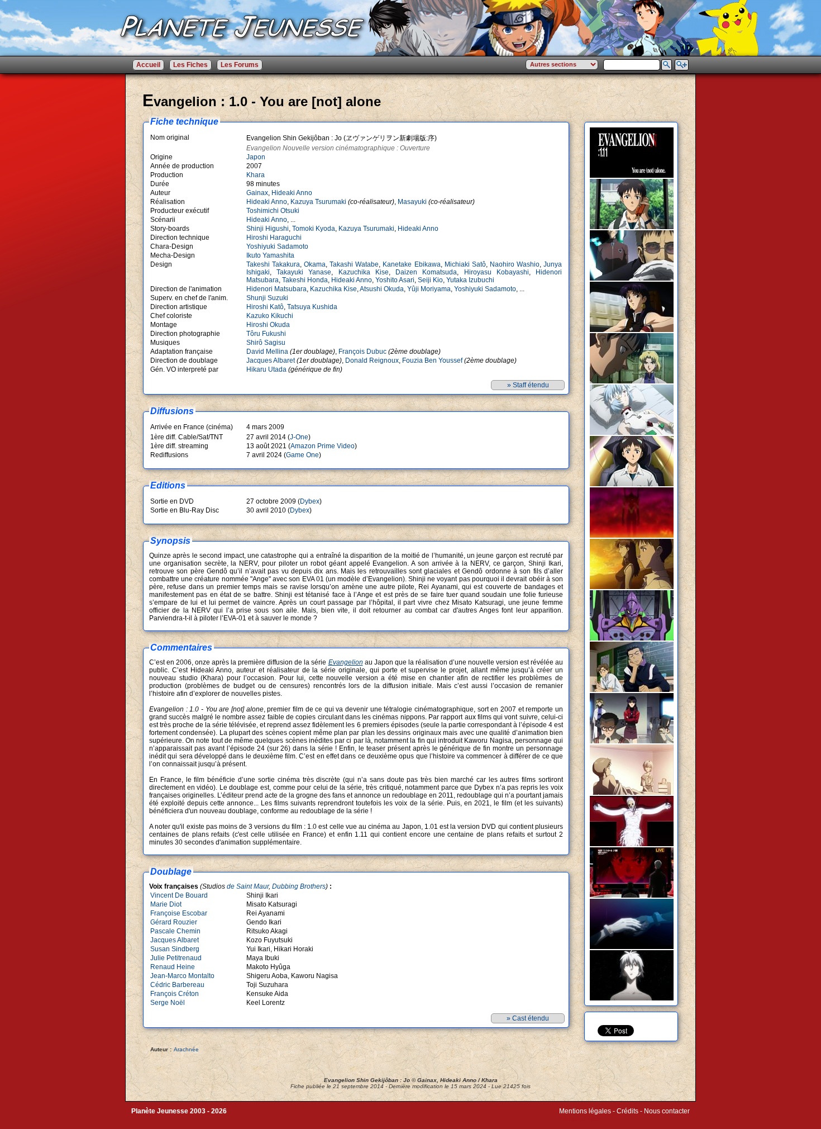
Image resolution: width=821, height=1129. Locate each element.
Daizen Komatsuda (426, 272)
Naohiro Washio (515, 264)
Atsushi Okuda (382, 289)
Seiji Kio (430, 280)
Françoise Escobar (178, 913)
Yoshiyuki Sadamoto (277, 246)
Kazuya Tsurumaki (318, 202)
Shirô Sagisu (265, 343)
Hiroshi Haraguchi (274, 237)
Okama (315, 264)
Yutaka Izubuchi (470, 280)
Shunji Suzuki (267, 298)
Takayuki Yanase (303, 272)
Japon (255, 157)
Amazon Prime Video (322, 446)
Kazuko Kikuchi (269, 316)
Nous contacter (667, 1111)
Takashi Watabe (354, 264)
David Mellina (267, 351)
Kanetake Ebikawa (411, 264)
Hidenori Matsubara (276, 289)
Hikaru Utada (266, 369)
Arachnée (186, 1049)
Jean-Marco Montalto (182, 976)
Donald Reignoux (372, 360)
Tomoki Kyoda (313, 229)
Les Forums (240, 65)
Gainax (257, 193)
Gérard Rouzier (173, 922)
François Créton (174, 994)
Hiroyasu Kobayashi (496, 272)
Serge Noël (167, 1003)
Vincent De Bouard (179, 895)
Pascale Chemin (175, 931)
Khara (255, 175)
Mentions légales (585, 1111)
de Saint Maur (248, 886)
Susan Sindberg (174, 949)
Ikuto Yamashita (270, 255)
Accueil (148, 65)
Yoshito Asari (394, 280)
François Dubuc (362, 351)
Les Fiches (190, 65)
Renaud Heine (172, 967)
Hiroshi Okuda (268, 325)
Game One (302, 455)
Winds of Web (580, 1119)
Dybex (309, 501)
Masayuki (412, 202)
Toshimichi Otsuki (272, 211)
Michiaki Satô (465, 264)
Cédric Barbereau (177, 985)
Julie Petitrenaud (176, 958)
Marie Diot (166, 904)
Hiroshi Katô (265, 307)
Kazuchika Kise (363, 272)
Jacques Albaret (270, 360)
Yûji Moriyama (429, 289)
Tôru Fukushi (266, 334)
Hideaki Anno (291, 193)
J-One (299, 437)
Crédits (627, 1111)
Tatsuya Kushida (312, 307)
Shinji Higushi (267, 229)
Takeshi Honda (305, 280)
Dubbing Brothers (299, 886)
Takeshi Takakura (273, 264)
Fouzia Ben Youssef (432, 360)
